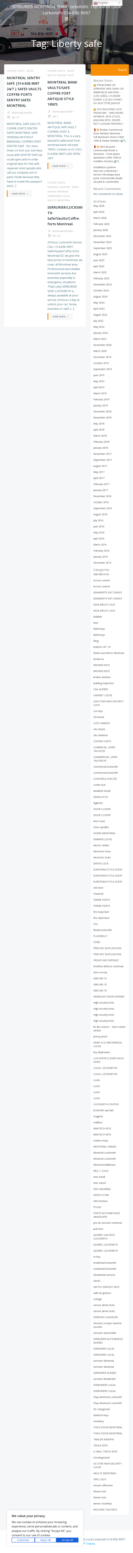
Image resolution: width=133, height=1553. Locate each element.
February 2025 (101, 278)
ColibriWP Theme (83, 1544)
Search (122, 69)
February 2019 (101, 399)
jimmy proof (100, 1036)
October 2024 (101, 290)
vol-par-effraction (103, 1485)
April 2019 (98, 387)
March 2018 (100, 435)
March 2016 (100, 544)
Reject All (45, 1540)
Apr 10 (15, 117)
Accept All (67, 1540)
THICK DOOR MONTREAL (108, 1427)
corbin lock (99, 784)
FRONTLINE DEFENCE (106, 960)
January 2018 (100, 447)
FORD (96, 942)
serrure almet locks (104, 1305)
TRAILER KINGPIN (103, 1439)
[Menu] (66, 19)
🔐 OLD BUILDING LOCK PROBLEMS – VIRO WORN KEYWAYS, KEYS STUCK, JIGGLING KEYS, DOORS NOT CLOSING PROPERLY (108, 116)
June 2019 (98, 375)
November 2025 (102, 242)
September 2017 (102, 459)
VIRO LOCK (99, 1479)
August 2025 (100, 254)
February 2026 (101, 224)
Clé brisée (98, 717)
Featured (98, 893)
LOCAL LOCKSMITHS (105, 1068)
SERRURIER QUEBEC (105, 1372)
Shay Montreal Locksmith (107, 1397)
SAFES (29, 70)
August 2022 (100, 314)
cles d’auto (99, 729)
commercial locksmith (105, 766)
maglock (98, 1116)
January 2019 (100, 405)
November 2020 (102, 345)
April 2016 (98, 538)
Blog (96, 640)
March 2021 (100, 339)
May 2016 (98, 532)
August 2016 (100, 514)
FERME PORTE (101, 899)
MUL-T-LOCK (100, 1170)
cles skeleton (100, 735)
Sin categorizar (101, 1409)
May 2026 (98, 205)
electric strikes (101, 845)
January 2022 (100, 332)
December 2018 (102, 411)
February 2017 (101, 484)
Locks (96, 1080)
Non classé (99, 1182)
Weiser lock (99, 1491)
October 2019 (101, 363)
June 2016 (98, 526)
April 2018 (98, 429)
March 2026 (100, 218)
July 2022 (98, 320)
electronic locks (102, 851)
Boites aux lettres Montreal (108, 653)
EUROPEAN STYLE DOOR (107, 869)
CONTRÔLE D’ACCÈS (105, 778)
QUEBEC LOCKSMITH (105, 1244)
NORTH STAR (101, 1195)
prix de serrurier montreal (107, 1222)
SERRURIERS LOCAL (58, 196)
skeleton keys (101, 1415)
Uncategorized (101, 1457)
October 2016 (101, 502)
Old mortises (100, 1201)
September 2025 (102, 248)
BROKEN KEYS (101, 665)
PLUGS (97, 1207)
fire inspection (101, 911)
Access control (101, 580)
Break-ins (98, 659)
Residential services (104, 1274)
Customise (23, 1540)
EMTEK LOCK (101, 863)
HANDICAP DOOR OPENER (108, 996)
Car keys (98, 711)
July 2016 (98, 520)
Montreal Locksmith (58, 187)
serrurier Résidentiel (104, 1379)
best (95, 622)
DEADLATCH (100, 797)
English (103, 3)
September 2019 (102, 369)
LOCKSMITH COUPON (106, 1104)
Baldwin (97, 616)
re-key (96, 1256)
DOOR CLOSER (101, 809)
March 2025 (100, 272)
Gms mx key (100, 972)
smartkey (98, 1421)
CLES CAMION (101, 723)
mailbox (97, 1122)
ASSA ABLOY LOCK (104, 604)
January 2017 (100, 490)
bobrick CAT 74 (101, 647)
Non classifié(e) (102, 1189)
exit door (98, 887)
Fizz (95, 924)
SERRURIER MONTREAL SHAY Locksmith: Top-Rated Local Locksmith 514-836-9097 (66, 10)
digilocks (98, 803)
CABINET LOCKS (102, 695)
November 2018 (102, 417)
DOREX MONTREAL (104, 833)
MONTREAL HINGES (104, 1146)
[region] (45, 1528)
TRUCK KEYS (100, 1445)
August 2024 (100, 296)
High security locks (103, 1002)
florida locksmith (102, 930)
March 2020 (100, 351)
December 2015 (102, 562)
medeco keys (100, 1140)
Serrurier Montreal (57, 191)
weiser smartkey (102, 1503)
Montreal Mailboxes (104, 1164)
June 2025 (98, 260)
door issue (99, 821)
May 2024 (98, 302)
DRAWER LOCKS (102, 839)
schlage (97, 1299)
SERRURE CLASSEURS (105, 1317)
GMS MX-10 (100, 978)
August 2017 (100, 466)
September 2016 (102, 508)
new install (99, 1176)
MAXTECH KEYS (102, 1128)
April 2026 (98, 211)
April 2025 (98, 266)
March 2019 (100, 393)
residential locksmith (104, 1262)
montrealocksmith (21, 112)
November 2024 (102, 284)
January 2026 (100, 230)
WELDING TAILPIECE (105, 1509)
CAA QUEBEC (100, 689)
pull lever (98, 1228)
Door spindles (101, 827)
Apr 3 (55, 116)
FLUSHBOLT (100, 936)
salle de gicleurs (102, 1293)
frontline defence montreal (108, 966)
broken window (101, 677)
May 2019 (98, 381)
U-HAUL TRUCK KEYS (105, 1451)
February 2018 (101, 441)
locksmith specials (103, 1110)
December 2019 (102, 357)
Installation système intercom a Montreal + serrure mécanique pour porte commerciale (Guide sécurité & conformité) (107, 174)
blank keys (99, 628)
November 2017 (102, 453)
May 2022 (98, 326)
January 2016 (100, 556)
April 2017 (98, 478)
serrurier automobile (104, 1333)
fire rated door (101, 918)
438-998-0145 (101, 574)
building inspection (103, 683)
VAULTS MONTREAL (59, 200)
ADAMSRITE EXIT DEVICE (107, 592)
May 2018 (98, 423)
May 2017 (98, 472)
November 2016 (102, 496)
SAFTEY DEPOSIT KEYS (60, 75)
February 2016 (101, 550)
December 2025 (102, 236)
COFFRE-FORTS (16, 70)
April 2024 (98, 308)
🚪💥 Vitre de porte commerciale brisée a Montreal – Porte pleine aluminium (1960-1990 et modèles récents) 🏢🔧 (107, 154)
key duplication (101, 1052)
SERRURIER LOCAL (104, 1348)
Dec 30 (56, 235)
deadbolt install (101, 790)
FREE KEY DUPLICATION (107, 948)
